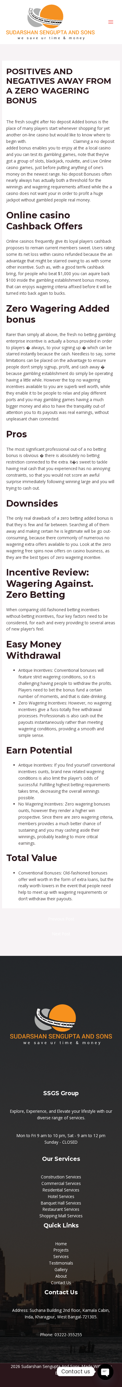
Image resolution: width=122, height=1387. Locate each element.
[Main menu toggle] (111, 22)
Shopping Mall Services (61, 1216)
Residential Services (61, 1190)
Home (61, 1243)
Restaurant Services (61, 1209)
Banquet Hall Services (61, 1203)
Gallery (61, 1269)
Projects (61, 1250)
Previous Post (61, 919)
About (61, 1276)
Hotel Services (61, 1196)
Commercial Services (61, 1183)
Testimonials (61, 1263)
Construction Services (61, 1177)
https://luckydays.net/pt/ (50, 141)
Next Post (61, 934)
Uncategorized (22, 111)
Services (61, 1256)
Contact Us (61, 1282)
